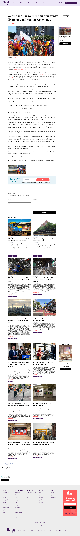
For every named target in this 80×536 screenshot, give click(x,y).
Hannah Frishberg (13, 23)
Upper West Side (17, 492)
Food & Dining (5, 500)
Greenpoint (17, 515)
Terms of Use (35, 182)
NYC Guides (22, 2)
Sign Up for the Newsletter (71, 2)
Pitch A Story (53, 495)
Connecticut (29, 497)
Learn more (35, 253)
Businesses (41, 497)
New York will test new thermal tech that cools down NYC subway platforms (18, 364)
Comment (36, 199)
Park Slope (16, 510)
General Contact (53, 499)
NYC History (5, 504)
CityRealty (43, 522)
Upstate (28, 494)
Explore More (43, 2)
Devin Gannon (36, 322)
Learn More (5, 480)
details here (10, 418)
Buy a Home (41, 500)
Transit (11, 188)
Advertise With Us (54, 494)
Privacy (45, 530)
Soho (16, 502)
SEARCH (60, 2)
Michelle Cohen (11, 367)
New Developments (30, 2)
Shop (37, 2)
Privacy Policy (40, 182)
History (35, 418)
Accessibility (56, 530)
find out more (10, 379)
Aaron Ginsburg (11, 242)
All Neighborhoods (18, 519)
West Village (17, 500)
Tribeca (16, 504)
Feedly (61, 530)
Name (10, 199)
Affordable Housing (6, 510)
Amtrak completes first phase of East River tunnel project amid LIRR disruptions (43, 279)
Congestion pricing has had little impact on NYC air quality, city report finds (19, 320)
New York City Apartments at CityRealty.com (42, 523)
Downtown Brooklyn (18, 512)
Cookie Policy (50, 530)
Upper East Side (17, 494)
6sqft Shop (4, 497)
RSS (65, 530)
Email (9, 203)
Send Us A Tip (53, 497)
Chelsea (16, 499)
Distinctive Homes (14, 2)
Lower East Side (17, 505)
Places (40, 494)
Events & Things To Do (6, 499)
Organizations (41, 495)
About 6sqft (53, 492)
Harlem (16, 495)
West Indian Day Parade (19, 69)
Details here (35, 416)
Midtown (16, 497)
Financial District (17, 507)
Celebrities (4, 502)
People (40, 492)
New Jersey (29, 495)
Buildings (40, 499)
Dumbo (16, 509)
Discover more (36, 292)
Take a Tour (65, 43)
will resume (43, 74)
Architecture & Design (6, 505)
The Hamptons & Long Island (31, 492)
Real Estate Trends (6, 507)
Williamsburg (17, 514)
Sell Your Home (41, 502)
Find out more (10, 253)
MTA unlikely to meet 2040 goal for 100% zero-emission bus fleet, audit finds (18, 279)
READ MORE (35, 330)
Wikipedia (14, 57)
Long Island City (17, 517)
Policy (10, 296)
